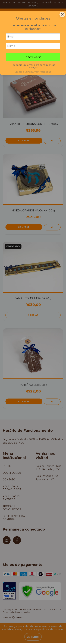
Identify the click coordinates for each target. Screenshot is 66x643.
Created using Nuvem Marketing (33, 72)
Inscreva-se (33, 57)
